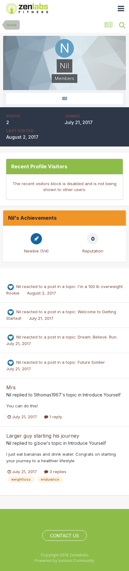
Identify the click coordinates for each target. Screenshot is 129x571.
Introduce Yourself (102, 394)
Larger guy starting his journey (42, 436)
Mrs (11, 387)
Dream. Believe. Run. (97, 336)
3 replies (57, 471)
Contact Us (64, 535)
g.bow (40, 443)
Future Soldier (91, 362)
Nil (18, 286)
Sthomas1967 (47, 394)
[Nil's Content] (64, 99)
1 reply (55, 416)
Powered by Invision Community (64, 560)
